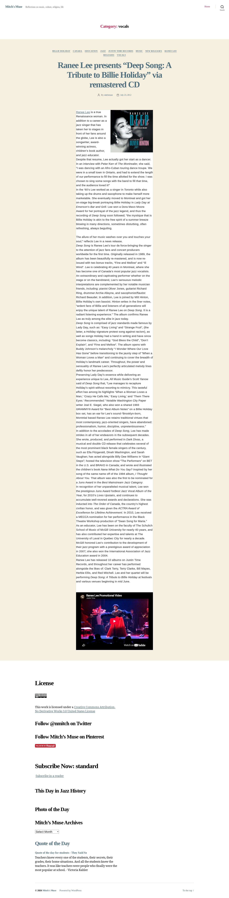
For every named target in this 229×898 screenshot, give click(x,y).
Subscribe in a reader (50, 776)
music (139, 51)
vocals (121, 55)
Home (207, 6)
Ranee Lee (171, 51)
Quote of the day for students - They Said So (61, 852)
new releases (153, 51)
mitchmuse (108, 95)
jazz (103, 51)
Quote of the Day (52, 843)
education (91, 51)
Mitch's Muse (13, 6)
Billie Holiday (61, 51)
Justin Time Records (120, 51)
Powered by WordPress (71, 890)
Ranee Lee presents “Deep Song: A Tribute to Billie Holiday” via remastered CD (114, 74)
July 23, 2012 (125, 95)
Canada (77, 51)
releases (108, 55)
